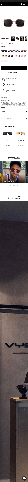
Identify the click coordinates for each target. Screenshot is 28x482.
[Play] (14, 17)
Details (3, 111)
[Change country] (24, 4)
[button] (24, 478)
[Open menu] (1, 4)
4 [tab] (13, 185)
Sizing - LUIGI (4, 60)
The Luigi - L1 (8, 140)
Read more (3, 107)
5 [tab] (14, 185)
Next (26, 1)
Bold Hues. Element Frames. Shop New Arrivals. (14, 1)
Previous (1, 1)
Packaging (3, 114)
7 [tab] (17, 185)
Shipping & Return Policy (7, 118)
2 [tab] (10, 185)
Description (4, 97)
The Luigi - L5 (20, 140)
